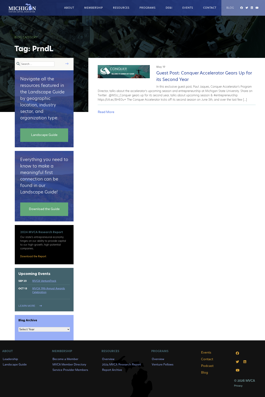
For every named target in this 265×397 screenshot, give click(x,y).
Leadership (10, 359)
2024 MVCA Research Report (121, 365)
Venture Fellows (162, 365)
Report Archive (112, 370)
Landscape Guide (15, 365)
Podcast (207, 366)
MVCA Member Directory (69, 365)
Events (187, 8)
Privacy (238, 385)
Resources (121, 8)
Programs (148, 8)
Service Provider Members (70, 370)
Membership (93, 8)
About (69, 8)
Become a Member (65, 359)
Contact (209, 8)
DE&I (169, 8)
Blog (230, 8)
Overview (108, 359)
